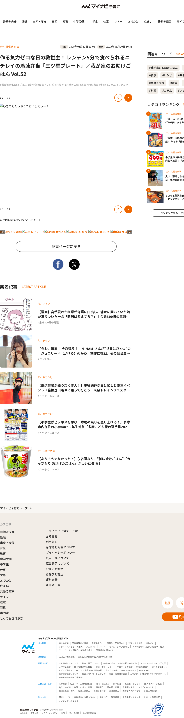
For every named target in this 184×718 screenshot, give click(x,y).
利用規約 (52, 542)
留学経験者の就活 (80, 643)
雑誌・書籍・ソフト (104, 666)
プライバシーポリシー (60, 552)
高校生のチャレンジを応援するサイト (120, 663)
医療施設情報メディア (68, 673)
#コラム (111, 84)
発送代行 (103, 697)
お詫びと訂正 (54, 574)
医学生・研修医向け (116, 643)
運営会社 (52, 579)
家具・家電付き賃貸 (118, 673)
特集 (3, 607)
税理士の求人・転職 (83, 687)
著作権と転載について (60, 547)
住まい (148, 21)
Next (129, 231)
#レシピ (49, 84)
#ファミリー (123, 84)
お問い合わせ (54, 569)
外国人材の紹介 (151, 690)
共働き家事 (164, 21)
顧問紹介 (100, 687)
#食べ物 (32, 84)
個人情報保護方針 (89, 713)
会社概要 (23, 713)
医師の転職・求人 (67, 690)
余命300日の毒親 (49, 322)
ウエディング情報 (125, 666)
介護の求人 (114, 690)
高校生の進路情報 (67, 656)
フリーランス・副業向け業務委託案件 (75, 650)
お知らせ (52, 536)
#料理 (102, 84)
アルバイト (91, 646)
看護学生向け (98, 643)
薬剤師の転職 (113, 687)
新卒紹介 (117, 683)
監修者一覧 (53, 585)
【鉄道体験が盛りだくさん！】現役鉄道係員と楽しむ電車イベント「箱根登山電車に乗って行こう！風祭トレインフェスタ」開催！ (84, 387)
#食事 (40, 84)
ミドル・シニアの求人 (119, 646)
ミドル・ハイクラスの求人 (70, 646)
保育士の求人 (84, 690)
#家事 (82, 84)
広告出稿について (57, 558)
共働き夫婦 (9, 21)
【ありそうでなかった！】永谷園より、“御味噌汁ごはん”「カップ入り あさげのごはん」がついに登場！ (84, 461)
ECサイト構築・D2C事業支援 (89, 670)
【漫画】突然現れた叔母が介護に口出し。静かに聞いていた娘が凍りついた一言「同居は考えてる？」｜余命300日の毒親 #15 (84, 314)
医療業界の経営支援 (131, 690)
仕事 (106, 21)
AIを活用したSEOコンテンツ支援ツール (148, 673)
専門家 (4, 613)
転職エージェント (133, 683)
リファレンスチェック (69, 700)
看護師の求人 (128, 687)
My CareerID (144, 670)
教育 (65, 21)
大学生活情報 (65, 666)
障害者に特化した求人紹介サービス (148, 646)
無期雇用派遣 (99, 690)
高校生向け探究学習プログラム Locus (95, 656)
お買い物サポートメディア (93, 673)
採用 (63, 713)
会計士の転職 (65, 687)
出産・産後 (39, 21)
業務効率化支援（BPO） (85, 697)
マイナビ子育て (66, 670)
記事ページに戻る (66, 246)
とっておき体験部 (11, 618)
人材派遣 (63, 683)
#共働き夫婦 (72, 84)
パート (102, 646)
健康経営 (115, 697)
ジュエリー (45, 359)
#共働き (59, 84)
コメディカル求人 (146, 687)
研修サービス (65, 697)
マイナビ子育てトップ (13, 508)
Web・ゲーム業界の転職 (81, 683)
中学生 (94, 21)
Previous (2, 231)
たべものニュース (49, 469)
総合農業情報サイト (160, 666)
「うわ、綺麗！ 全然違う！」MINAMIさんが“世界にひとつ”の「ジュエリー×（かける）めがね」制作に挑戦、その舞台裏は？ (84, 350)
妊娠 (24, 21)
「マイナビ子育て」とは (62, 531)
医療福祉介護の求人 (105, 650)
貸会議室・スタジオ (131, 697)
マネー (118, 21)
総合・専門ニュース (91, 663)
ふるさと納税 (112, 670)
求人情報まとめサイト (69, 663)
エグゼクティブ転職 (153, 683)
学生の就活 (64, 643)
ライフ (4, 596)
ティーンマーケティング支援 (153, 663)
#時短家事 (92, 84)
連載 (3, 602)
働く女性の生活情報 (83, 666)
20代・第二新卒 (103, 683)
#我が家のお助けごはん (13, 84)
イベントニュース (49, 396)
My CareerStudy (128, 670)
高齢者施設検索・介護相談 (70, 677)
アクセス (34, 713)
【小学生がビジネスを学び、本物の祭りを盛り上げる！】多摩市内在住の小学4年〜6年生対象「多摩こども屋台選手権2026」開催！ (84, 424)
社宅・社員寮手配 (152, 697)
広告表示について (57, 563)
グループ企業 (73, 713)
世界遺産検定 (142, 666)
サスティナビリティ (50, 713)
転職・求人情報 (135, 643)
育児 (54, 21)
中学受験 (78, 21)
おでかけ (133, 21)
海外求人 (150, 643)
